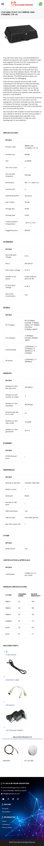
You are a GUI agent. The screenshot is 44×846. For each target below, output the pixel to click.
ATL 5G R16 (28, 760)
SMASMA (6, 760)
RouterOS (28, 196)
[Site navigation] (2, 4)
